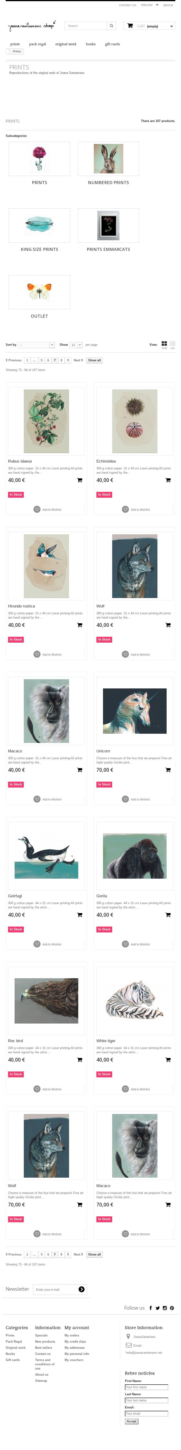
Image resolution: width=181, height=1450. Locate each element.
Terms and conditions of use (44, 1364)
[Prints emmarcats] (108, 225)
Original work (66, 44)
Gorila (101, 896)
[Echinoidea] (135, 421)
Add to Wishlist (51, 509)
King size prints (39, 249)
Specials (41, 1335)
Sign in (168, 5)
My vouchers (74, 1360)
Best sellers (43, 1347)
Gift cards (112, 44)
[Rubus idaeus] (46, 421)
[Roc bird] (46, 1001)
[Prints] (39, 159)
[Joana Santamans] (32, 26)
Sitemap (41, 1381)
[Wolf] (135, 566)
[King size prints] (39, 225)
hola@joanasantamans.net (144, 1352)
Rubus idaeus (20, 461)
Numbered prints (108, 182)
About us (41, 1374)
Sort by (11, 344)
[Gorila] (135, 856)
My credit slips (75, 1341)
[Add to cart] (79, 480)
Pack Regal (37, 44)
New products (45, 1341)
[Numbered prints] (108, 159)
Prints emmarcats (108, 249)
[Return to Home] (6, 52)
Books (91, 44)
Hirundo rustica (21, 606)
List (173, 348)
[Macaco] (46, 711)
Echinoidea (106, 461)
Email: (129, 1407)
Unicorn (103, 751)
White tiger (105, 1041)
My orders (72, 1335)
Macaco (15, 751)
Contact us (127, 5)
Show (64, 344)
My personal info (77, 1354)
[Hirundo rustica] (46, 566)
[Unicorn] (135, 711)
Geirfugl (15, 896)
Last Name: (133, 1394)
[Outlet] (39, 292)
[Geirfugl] (46, 856)
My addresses (75, 1347)
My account (77, 1327)
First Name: (133, 1381)
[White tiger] (135, 1001)
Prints (15, 44)
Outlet (39, 316)
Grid (164, 348)
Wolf (100, 606)
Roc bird (15, 1041)
